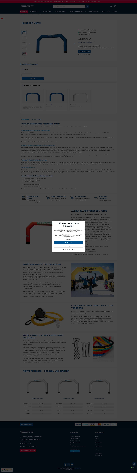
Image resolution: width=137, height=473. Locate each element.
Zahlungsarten (73, 444)
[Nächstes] (74, 43)
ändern (66, 236)
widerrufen (72, 236)
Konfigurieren (68, 246)
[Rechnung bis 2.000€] (85, 424)
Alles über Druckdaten (75, 436)
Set (23, 104)
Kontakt (96, 438)
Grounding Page (98, 455)
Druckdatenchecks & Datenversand (78, 446)
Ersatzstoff (49, 104)
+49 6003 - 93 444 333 (28, 447)
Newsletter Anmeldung (26, 424)
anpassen (61, 235)
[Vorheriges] (29, 43)
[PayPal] (78, 424)
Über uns (97, 436)
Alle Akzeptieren (68, 242)
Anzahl (23, 72)
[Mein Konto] (111, 6)
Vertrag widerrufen (74, 451)
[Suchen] (87, 6)
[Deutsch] (3, 18)
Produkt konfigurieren (84, 51)
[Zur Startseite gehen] (27, 6)
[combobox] (69, 6)
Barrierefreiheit (98, 442)
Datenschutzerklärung (74, 237)
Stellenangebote (98, 453)
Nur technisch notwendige (68, 249)
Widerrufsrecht (98, 446)
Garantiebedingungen (75, 440)
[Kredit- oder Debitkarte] (96, 424)
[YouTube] (72, 464)
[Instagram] (68, 464)
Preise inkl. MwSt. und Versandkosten (85, 42)
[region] (48, 43)
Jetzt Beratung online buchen (28, 450)
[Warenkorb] (115, 6)
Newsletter (97, 451)
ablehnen (67, 235)
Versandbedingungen (75, 442)
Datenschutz (98, 444)
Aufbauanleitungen (74, 438)
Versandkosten (77, 468)
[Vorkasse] (106, 424)
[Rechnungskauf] (113, 424)
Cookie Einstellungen (74, 449)
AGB (96, 449)
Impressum (97, 440)
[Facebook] (65, 464)
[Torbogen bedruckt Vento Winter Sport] (51, 43)
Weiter (32, 78)
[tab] (25, 119)
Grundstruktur (73, 104)
